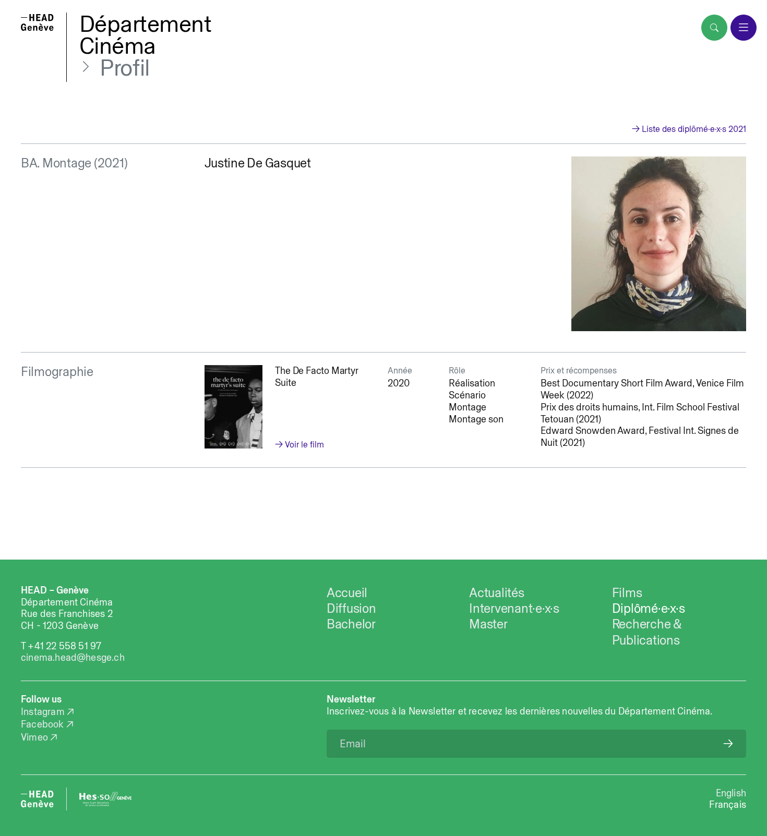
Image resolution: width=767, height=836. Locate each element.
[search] (714, 28)
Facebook (42, 724)
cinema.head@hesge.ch (73, 657)
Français (727, 804)
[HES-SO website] (105, 798)
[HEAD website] (37, 798)
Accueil (347, 592)
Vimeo (34, 737)
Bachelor (351, 624)
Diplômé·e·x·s (648, 608)
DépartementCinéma (145, 34)
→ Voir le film (299, 444)
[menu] (743, 28)
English (731, 793)
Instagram (43, 712)
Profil (125, 67)
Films (627, 592)
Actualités (496, 592)
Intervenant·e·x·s (514, 608)
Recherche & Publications (646, 631)
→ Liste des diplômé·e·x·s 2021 (689, 129)
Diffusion (351, 608)
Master (488, 624)
